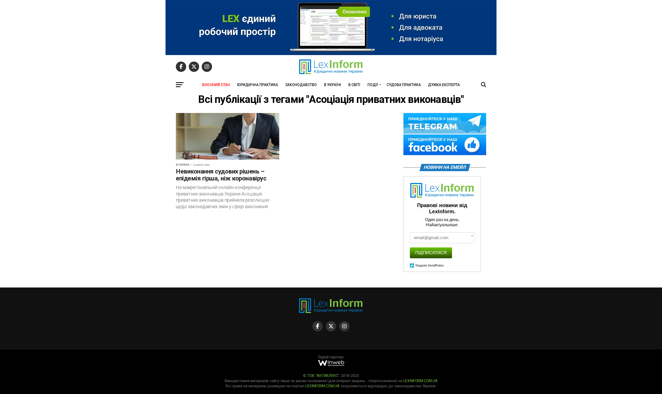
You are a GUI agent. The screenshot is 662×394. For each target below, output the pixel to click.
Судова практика (404, 85)
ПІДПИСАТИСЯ (431, 252)
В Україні (332, 85)
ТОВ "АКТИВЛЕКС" (323, 376)
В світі (354, 85)
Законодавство (301, 85)
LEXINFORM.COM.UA (420, 381)
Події (372, 85)
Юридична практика (257, 85)
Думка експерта (444, 85)
